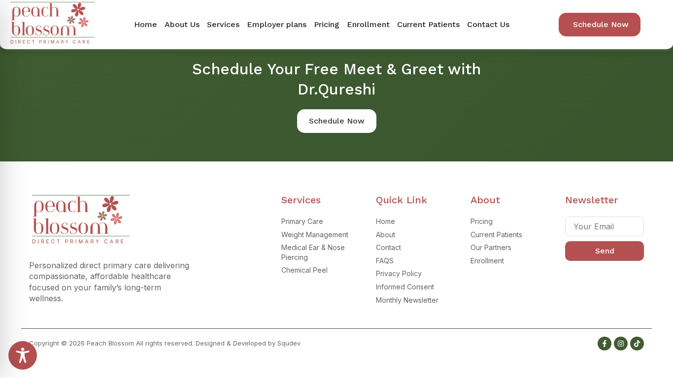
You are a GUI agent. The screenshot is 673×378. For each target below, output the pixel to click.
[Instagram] (621, 343)
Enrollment (368, 24)
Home (145, 24)
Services (223, 24)
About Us (182, 24)
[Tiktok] (637, 343)
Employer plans (276, 24)
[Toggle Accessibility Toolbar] (22, 355)
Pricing (326, 24)
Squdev (289, 343)
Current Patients (428, 24)
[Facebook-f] (604, 343)
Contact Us (488, 24)
